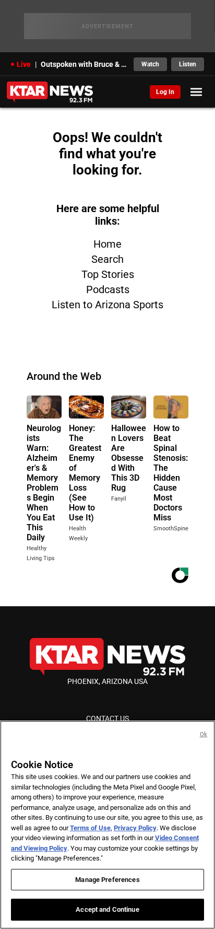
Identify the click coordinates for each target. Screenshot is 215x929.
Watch (150, 64)
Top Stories (107, 274)
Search (107, 259)
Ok (203, 734)
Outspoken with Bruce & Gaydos (84, 64)
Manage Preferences (107, 880)
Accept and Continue (107, 909)
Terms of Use (90, 828)
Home (107, 244)
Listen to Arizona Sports (107, 304)
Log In (165, 92)
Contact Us (107, 718)
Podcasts (107, 289)
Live (24, 64)
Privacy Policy (135, 828)
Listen (187, 64)
